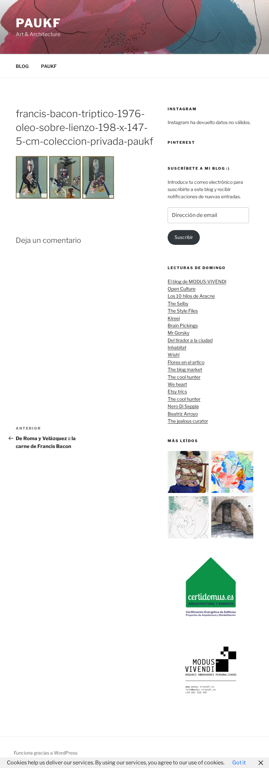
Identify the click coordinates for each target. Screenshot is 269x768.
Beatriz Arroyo (183, 413)
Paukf (38, 23)
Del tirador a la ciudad (190, 340)
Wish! (173, 354)
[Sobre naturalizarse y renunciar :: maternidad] (189, 518)
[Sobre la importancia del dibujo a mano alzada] (232, 518)
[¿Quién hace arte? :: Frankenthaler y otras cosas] (232, 473)
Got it (239, 762)
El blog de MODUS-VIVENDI (197, 281)
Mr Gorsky (178, 332)
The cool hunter (184, 377)
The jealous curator (188, 421)
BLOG (22, 66)
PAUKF (49, 66)
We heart (177, 384)
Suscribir (184, 237)
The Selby (178, 303)
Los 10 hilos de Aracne (191, 296)
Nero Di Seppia (183, 406)
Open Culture (182, 288)
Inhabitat (177, 347)
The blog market (185, 369)
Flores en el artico (186, 362)
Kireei (174, 318)
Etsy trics (177, 391)
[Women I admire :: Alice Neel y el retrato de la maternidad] (189, 473)
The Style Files (183, 310)
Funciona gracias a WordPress (45, 753)
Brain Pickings (183, 325)
